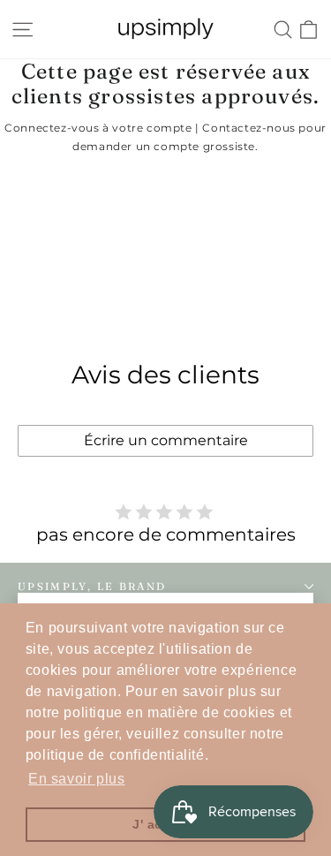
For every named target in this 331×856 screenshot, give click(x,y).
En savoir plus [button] (76, 778)
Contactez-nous (248, 127)
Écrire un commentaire (166, 440)
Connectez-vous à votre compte (98, 127)
